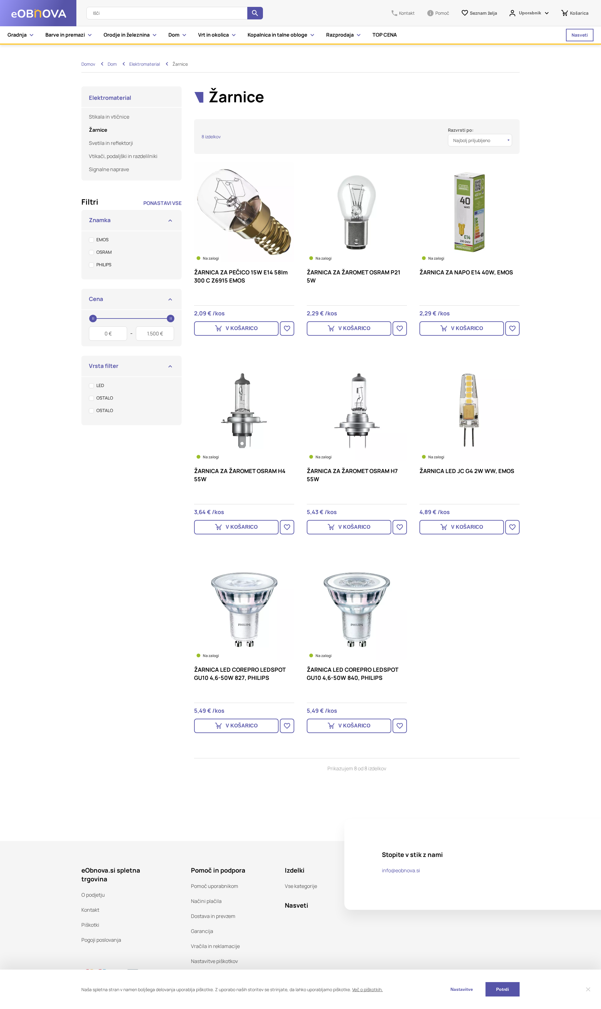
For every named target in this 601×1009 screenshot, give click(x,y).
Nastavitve (461, 989)
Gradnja (17, 34)
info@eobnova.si (401, 870)
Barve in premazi (65, 34)
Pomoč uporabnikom (214, 886)
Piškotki (90, 924)
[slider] (93, 318)
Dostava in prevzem (213, 916)
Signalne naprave (109, 169)
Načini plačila (206, 901)
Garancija (202, 931)
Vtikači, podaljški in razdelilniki (123, 156)
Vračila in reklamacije (215, 946)
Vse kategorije (301, 886)
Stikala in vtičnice (109, 116)
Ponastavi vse (162, 203)
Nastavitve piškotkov (214, 961)
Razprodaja (340, 34)
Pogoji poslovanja (101, 939)
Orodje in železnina (127, 34)
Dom (173, 34)
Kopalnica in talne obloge (277, 34)
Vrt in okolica (213, 34)
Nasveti (580, 35)
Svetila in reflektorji (111, 143)
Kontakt (90, 909)
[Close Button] (588, 989)
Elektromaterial (144, 64)
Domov (88, 64)
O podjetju (93, 894)
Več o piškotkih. (367, 989)
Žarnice (98, 129)
